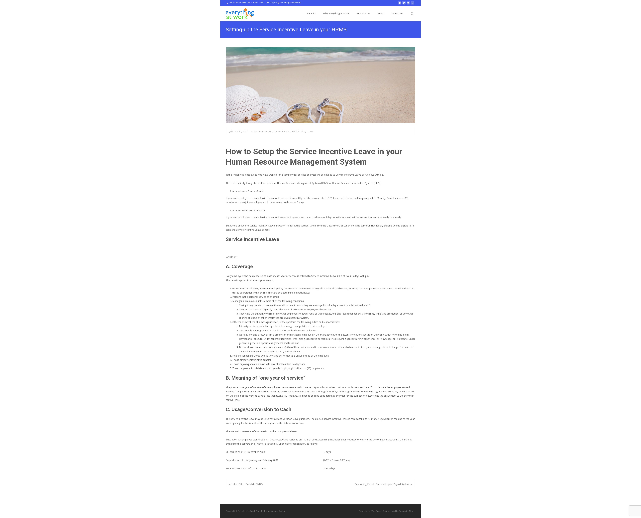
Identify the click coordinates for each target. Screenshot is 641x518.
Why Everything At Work (336, 13)
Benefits (311, 13)
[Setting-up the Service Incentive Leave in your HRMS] (320, 85)
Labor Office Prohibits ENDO (246, 484)
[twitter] (404, 3)
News (380, 13)
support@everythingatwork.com (285, 2)
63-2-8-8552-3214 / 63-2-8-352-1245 (246, 2)
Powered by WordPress (370, 511)
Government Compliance (267, 131)
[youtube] (408, 3)
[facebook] (399, 3)
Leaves (310, 131)
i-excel (393, 511)
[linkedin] (412, 3)
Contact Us (397, 13)
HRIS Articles (363, 13)
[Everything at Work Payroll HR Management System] (237, 12)
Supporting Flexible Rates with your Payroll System (383, 484)
